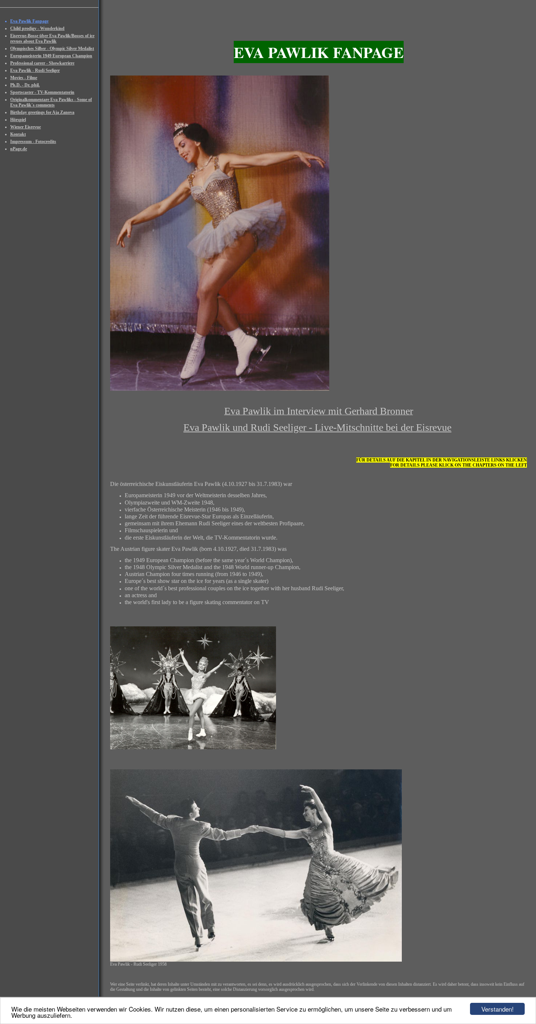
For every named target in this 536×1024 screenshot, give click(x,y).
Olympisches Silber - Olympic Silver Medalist (52, 48)
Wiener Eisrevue (25, 127)
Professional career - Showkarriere (42, 63)
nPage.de (18, 148)
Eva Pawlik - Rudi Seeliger (35, 70)
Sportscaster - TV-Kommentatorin (42, 92)
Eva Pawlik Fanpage (29, 21)
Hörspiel (18, 119)
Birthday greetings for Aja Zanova (42, 112)
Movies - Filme (23, 77)
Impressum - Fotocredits (33, 141)
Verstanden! (497, 1008)
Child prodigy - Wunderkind (37, 28)
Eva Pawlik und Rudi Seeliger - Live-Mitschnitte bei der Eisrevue (317, 427)
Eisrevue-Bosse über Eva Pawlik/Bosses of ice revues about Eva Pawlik (52, 38)
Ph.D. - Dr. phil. (25, 85)
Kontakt (18, 134)
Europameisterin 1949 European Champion (51, 55)
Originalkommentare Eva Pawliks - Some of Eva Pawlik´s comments (51, 102)
